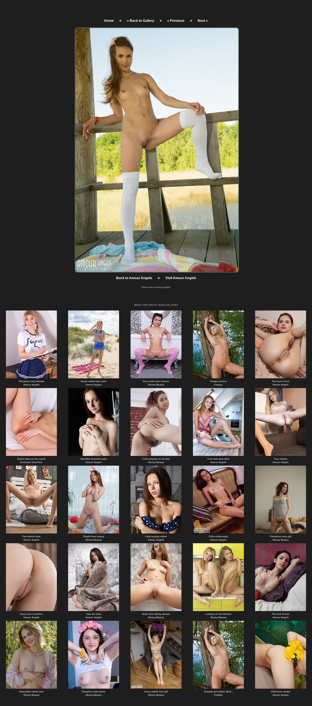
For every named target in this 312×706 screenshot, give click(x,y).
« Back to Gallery (140, 20)
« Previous (175, 20)
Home (109, 20)
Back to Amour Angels (134, 278)
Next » (203, 20)
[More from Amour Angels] (156, 271)
